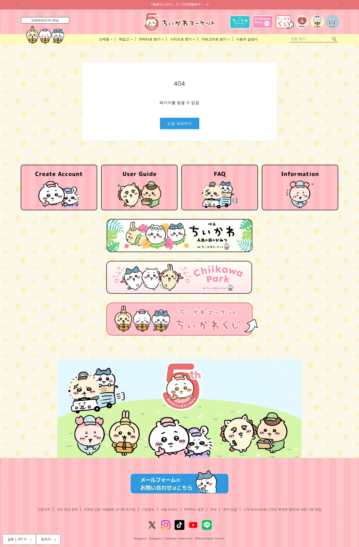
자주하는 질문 (194, 509)
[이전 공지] (22, 4)
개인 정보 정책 (67, 509)
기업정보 (148, 509)
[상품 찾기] (334, 39)
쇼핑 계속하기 (179, 123)
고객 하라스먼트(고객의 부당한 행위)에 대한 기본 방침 (282, 509)
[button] (105, 39)
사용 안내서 (169, 509)
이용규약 (44, 509)
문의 (213, 509)
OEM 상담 (230, 509)
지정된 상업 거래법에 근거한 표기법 (109, 509)
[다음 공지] (336, 4)
